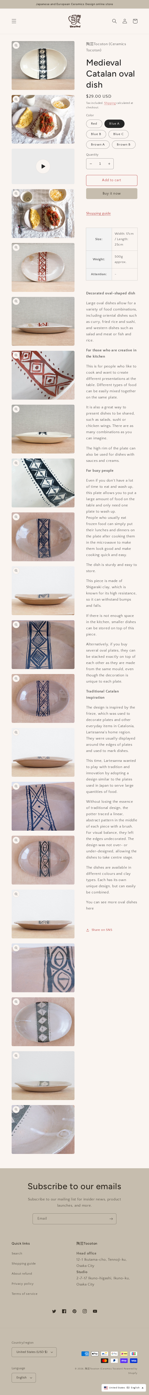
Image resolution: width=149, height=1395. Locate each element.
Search (17, 1253)
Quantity (92, 154)
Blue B (96, 134)
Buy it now (112, 194)
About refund (22, 1273)
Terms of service (25, 1294)
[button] (14, 21)
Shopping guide (98, 213)
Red (94, 123)
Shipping (110, 103)
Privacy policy (23, 1284)
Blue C (118, 134)
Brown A (98, 144)
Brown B (124, 144)
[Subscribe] (111, 1218)
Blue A (114, 123)
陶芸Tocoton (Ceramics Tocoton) (104, 1368)
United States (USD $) (31, 1352)
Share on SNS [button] (102, 930)
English (21, 1377)
